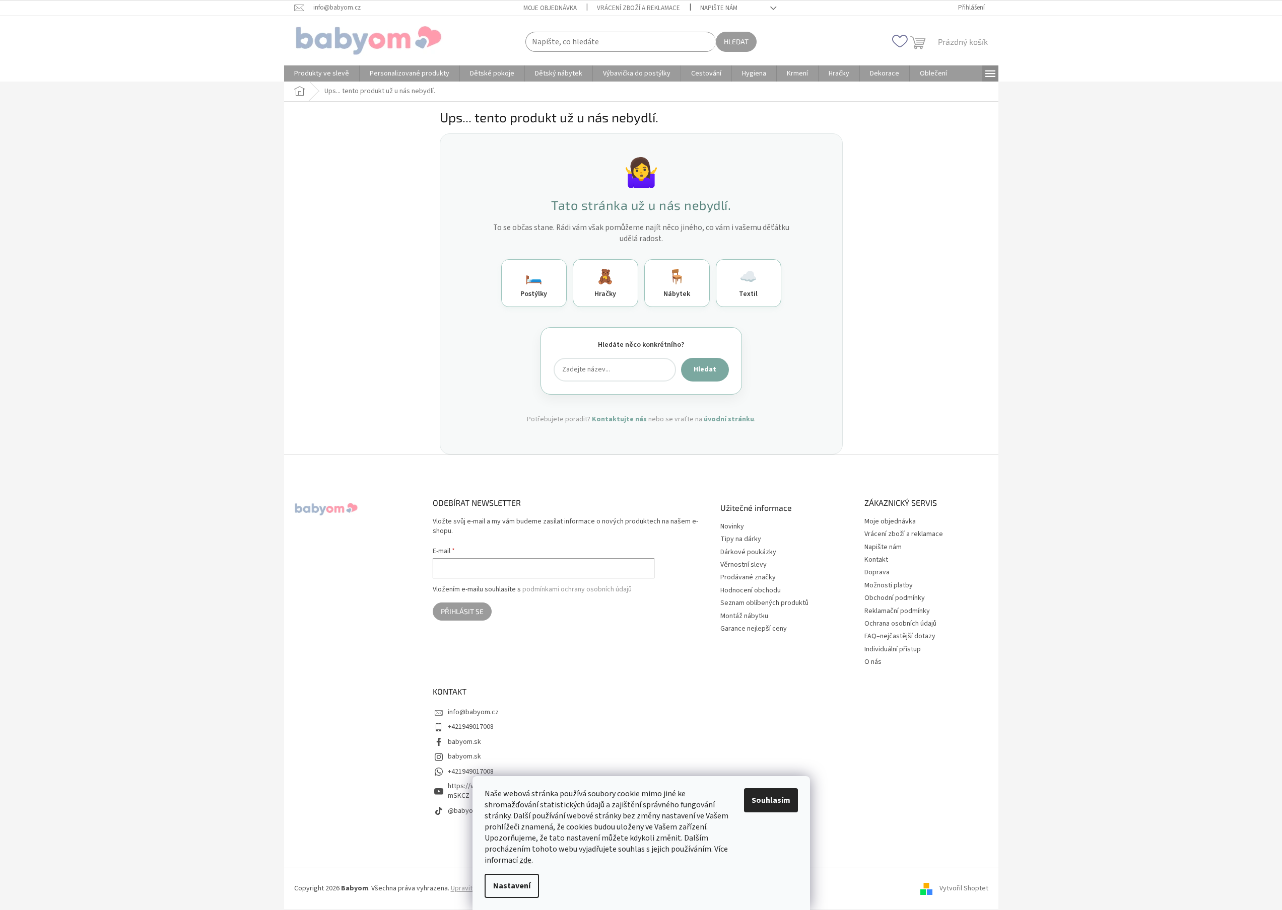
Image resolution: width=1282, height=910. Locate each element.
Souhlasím (771, 800)
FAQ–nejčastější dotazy (899, 636)
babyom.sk (464, 742)
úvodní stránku (729, 419)
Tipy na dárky (740, 539)
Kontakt (876, 560)
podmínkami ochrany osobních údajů (577, 589)
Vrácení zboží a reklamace (638, 8)
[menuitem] (321, 73)
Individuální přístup (892, 649)
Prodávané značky (748, 577)
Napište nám (718, 8)
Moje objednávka (550, 8)
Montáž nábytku (744, 616)
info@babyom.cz (473, 712)
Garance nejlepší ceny (753, 629)
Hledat (736, 41)
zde (525, 860)
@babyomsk (467, 811)
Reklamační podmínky (897, 611)
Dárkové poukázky (748, 552)
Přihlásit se (462, 611)
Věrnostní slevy (743, 565)
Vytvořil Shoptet (963, 888)
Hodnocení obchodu (750, 590)
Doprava (877, 572)
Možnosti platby (888, 585)
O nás (873, 662)
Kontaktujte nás (619, 419)
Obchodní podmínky (894, 598)
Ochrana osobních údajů (900, 624)
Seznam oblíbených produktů (764, 603)
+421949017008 (471, 727)
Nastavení (511, 885)
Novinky (732, 527)
